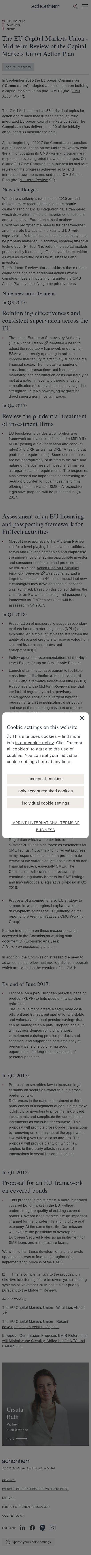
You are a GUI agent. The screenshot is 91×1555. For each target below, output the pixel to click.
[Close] (82, 718)
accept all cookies (45, 778)
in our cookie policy (34, 742)
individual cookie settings (45, 803)
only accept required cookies (45, 791)
